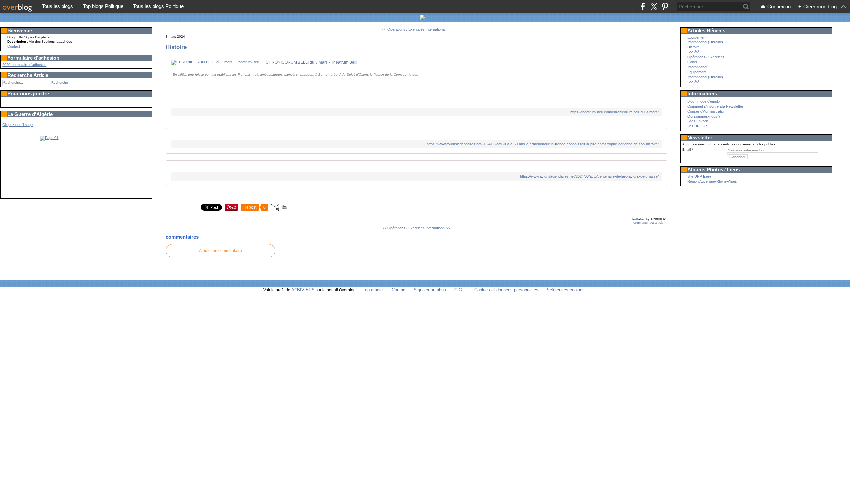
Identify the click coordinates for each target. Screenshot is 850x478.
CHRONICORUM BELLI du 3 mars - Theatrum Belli (311, 62)
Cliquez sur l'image (17, 125)
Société (693, 52)
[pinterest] (665, 6)
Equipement (696, 37)
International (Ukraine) (705, 42)
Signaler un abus (430, 289)
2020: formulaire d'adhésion (24, 65)
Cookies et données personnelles (506, 289)
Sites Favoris (698, 121)
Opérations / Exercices (705, 57)
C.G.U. (461, 289)
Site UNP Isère (699, 176)
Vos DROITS (697, 126)
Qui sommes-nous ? (703, 116)
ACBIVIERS (303, 289)
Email (686, 149)
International (697, 67)
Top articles (374, 289)
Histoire (176, 47)
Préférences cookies (565, 289)
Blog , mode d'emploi (703, 101)
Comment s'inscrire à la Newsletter (715, 106)
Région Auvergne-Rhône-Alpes (712, 181)
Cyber (692, 62)
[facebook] (643, 6)
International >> (438, 29)
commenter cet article (648, 222)
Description (17, 41)
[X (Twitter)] (654, 6)
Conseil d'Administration (706, 111)
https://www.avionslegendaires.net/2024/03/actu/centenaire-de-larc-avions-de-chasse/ (589, 176)
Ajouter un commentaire (220, 250)
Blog (11, 37)
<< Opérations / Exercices (403, 29)
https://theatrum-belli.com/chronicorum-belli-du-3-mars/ (614, 112)
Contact (13, 46)
